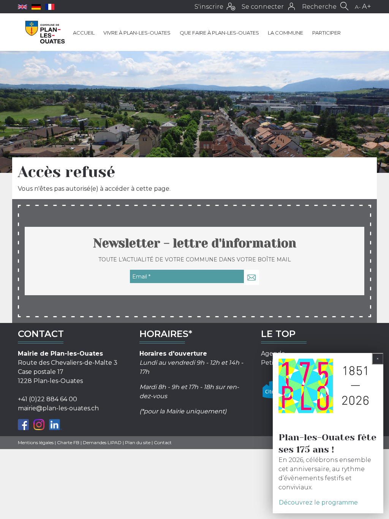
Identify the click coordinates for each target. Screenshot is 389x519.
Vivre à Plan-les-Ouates (137, 33)
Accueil (84, 33)
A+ (366, 6)
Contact (163, 442)
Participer (326, 33)
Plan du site (137, 442)
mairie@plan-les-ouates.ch (58, 408)
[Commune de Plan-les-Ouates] (45, 32)
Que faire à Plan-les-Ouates (219, 33)
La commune (285, 33)
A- (358, 6)
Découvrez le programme (318, 502)
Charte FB (68, 442)
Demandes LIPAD (102, 442)
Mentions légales (36, 442)
